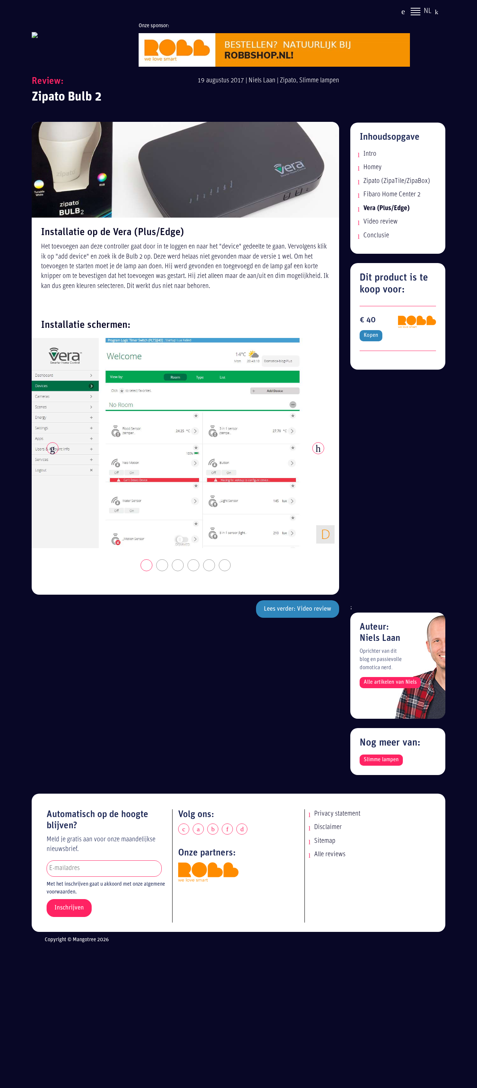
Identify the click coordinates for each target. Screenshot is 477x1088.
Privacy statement (337, 814)
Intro (369, 154)
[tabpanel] (185, 443)
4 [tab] (194, 566)
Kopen (371, 335)
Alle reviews (329, 854)
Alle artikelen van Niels (390, 682)
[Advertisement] (397, 490)
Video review (380, 222)
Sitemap (324, 841)
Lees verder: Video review (297, 609)
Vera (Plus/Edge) (386, 208)
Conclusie (376, 236)
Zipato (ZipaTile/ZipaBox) (396, 181)
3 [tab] (178, 566)
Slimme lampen (319, 81)
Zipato (288, 81)
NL (428, 11)
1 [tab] (147, 566)
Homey (372, 167)
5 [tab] (209, 566)
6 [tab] (225, 566)
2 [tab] (162, 566)
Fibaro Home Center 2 (391, 195)
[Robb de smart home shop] (208, 872)
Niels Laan (262, 81)
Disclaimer (328, 827)
